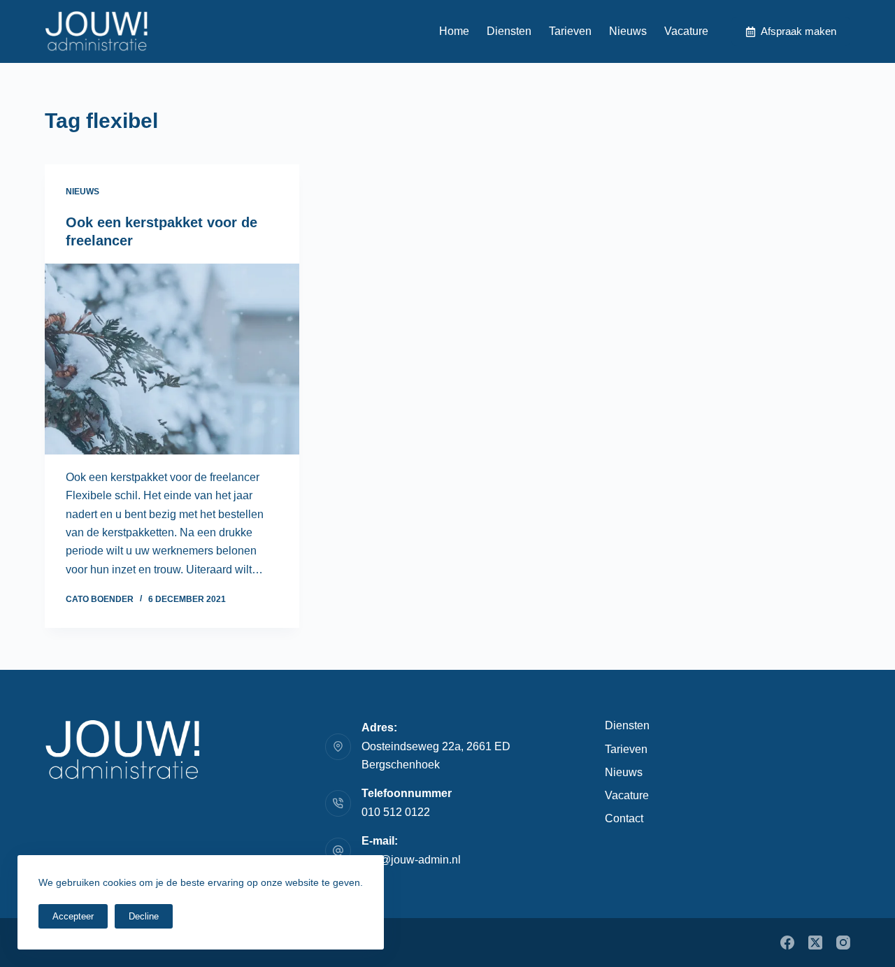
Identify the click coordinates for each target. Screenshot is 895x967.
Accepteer (73, 916)
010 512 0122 (395, 812)
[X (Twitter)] (815, 943)
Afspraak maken (798, 31)
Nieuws (628, 31)
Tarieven (570, 31)
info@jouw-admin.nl (411, 860)
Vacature (686, 31)
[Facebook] (787, 943)
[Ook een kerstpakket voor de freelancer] (172, 359)
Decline (144, 916)
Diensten (509, 31)
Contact (624, 818)
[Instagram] (843, 943)
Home (454, 31)
